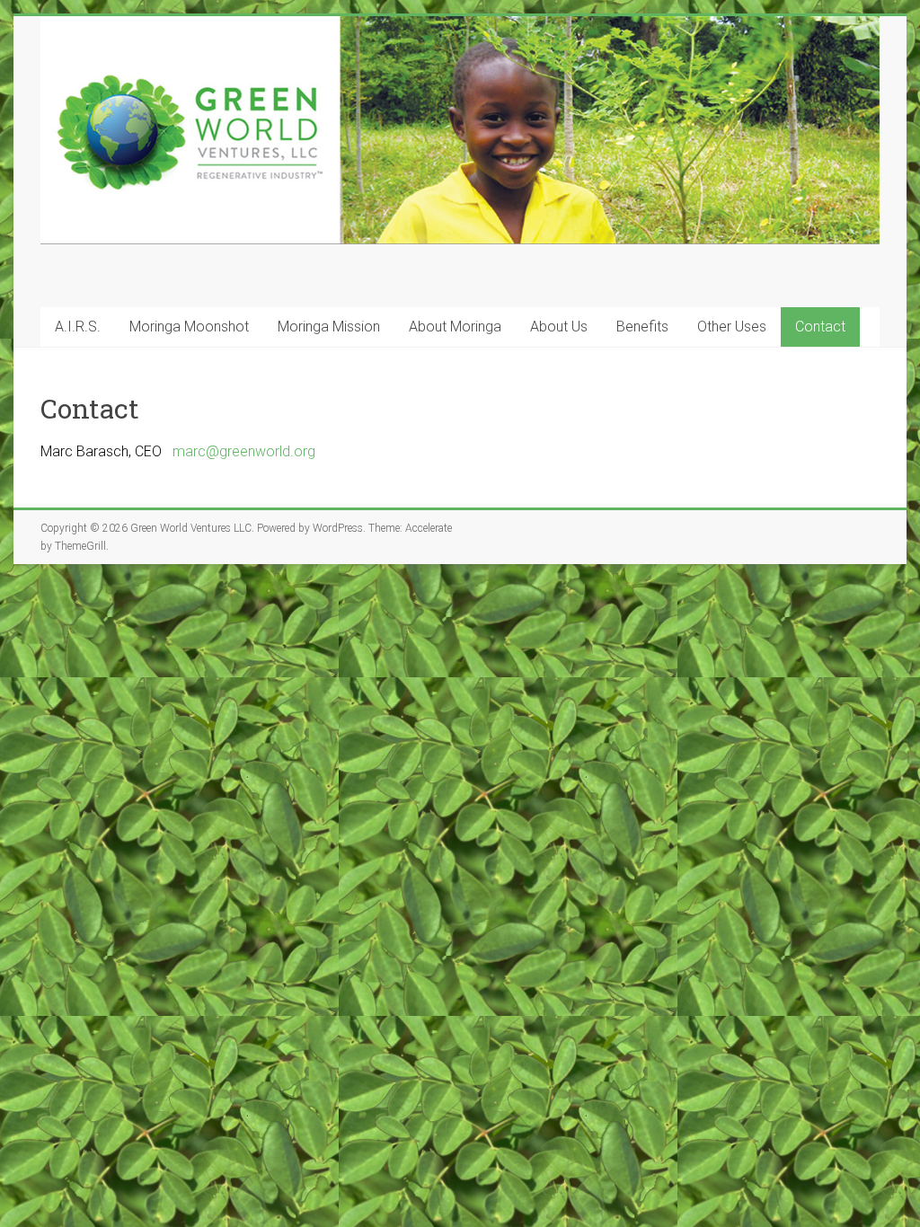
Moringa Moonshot (189, 326)
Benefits (642, 326)
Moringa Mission (329, 326)
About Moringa (455, 326)
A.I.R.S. (78, 326)
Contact (820, 326)
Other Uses (731, 326)
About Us (559, 326)
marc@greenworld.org (243, 451)
